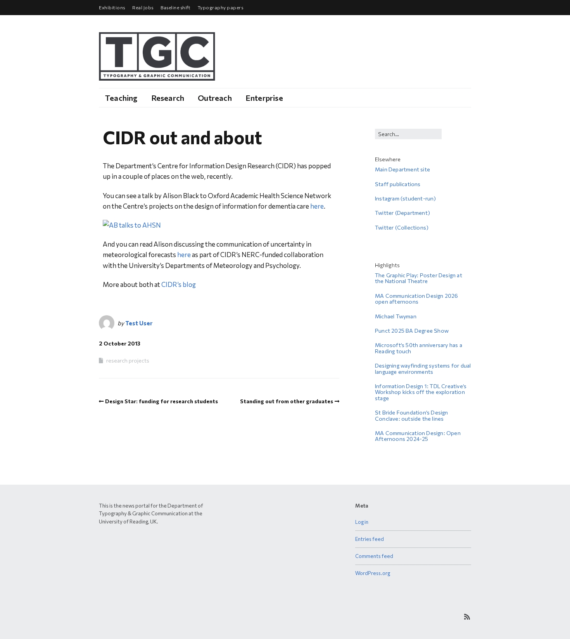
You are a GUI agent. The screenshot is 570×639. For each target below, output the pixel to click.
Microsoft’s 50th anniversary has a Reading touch (418, 348)
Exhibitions (112, 7)
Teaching (121, 97)
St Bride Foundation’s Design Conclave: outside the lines (411, 415)
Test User (138, 323)
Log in (361, 522)
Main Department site (402, 169)
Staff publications (398, 184)
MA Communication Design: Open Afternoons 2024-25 (418, 436)
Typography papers (221, 7)
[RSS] (467, 616)
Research (168, 97)
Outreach (215, 97)
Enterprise (264, 97)
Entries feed (369, 539)
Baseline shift (175, 7)
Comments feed (374, 556)
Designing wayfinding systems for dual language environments (423, 368)
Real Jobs (143, 7)
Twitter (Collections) (401, 227)
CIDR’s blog (178, 284)
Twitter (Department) (402, 212)
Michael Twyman (395, 316)
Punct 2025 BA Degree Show (412, 330)
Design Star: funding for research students (161, 401)
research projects (127, 360)
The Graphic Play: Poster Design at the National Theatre (418, 278)
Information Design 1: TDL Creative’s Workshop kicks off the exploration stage (420, 392)
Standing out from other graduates (286, 401)
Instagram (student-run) (405, 198)
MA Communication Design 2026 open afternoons (416, 298)
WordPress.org (372, 573)
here (317, 206)
